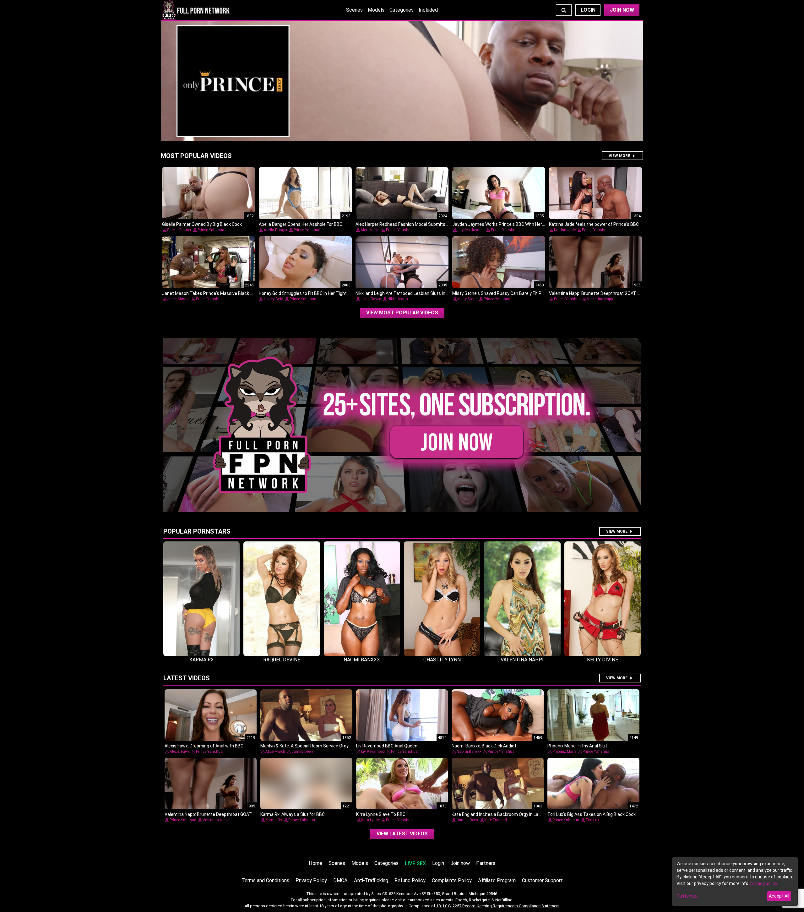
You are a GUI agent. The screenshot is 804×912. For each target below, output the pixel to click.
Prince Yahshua (211, 230)
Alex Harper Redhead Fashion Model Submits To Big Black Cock (419, 224)
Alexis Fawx (180, 751)
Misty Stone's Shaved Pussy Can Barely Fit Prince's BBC (508, 293)
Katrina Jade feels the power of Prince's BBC (594, 224)
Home (315, 863)
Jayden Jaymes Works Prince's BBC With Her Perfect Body (511, 224)
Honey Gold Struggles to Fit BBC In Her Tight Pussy (309, 293)
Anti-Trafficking (371, 880)
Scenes (354, 10)
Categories (401, 10)
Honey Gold (273, 299)
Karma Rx (273, 820)
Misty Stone (467, 299)
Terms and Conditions (265, 880)
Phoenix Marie (564, 751)
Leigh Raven (371, 299)
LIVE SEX (415, 863)
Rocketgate (479, 900)
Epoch (461, 900)
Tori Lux (592, 820)
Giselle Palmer (179, 230)
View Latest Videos (402, 834)
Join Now (622, 10)
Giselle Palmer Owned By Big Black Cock (202, 224)
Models (376, 10)
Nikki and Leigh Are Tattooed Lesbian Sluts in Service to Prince (418, 293)
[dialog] (735, 881)
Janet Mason (178, 299)
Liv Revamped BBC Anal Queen (386, 745)
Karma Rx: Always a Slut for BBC (292, 814)
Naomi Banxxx (469, 751)
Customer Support (542, 880)
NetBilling (504, 900)
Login (588, 10)
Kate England (495, 820)
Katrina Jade (565, 230)
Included (428, 10)
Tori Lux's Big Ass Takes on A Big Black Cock (591, 814)
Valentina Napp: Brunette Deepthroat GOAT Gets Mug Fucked (610, 293)
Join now (460, 863)
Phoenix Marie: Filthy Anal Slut (577, 745)
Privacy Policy (311, 880)
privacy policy (763, 883)
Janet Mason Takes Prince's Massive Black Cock (211, 293)
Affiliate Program (497, 880)
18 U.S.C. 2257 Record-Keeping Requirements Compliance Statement (498, 906)
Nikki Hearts (398, 299)
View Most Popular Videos (402, 313)
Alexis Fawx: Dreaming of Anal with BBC (204, 745)
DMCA (340, 880)
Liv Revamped (373, 751)
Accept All (779, 895)
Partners (485, 863)
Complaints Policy (452, 880)
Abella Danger (275, 230)
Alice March (275, 751)
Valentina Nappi (600, 299)
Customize (687, 895)
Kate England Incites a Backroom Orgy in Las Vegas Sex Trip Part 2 (518, 814)
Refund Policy (410, 880)
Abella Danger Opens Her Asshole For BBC (300, 224)
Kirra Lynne (370, 820)
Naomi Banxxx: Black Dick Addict (484, 745)
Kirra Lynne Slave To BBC (380, 814)
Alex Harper (370, 230)
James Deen (302, 751)
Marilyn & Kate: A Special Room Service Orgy (304, 745)
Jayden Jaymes (471, 230)
